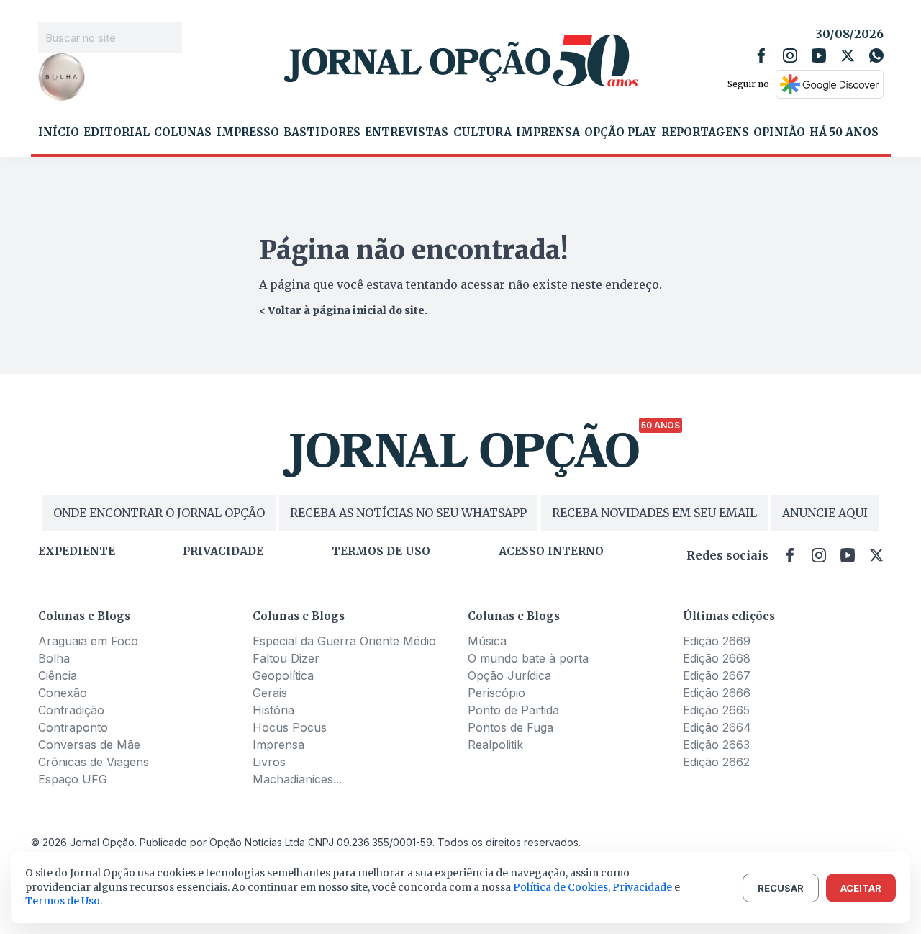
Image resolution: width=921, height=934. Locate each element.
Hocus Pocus (290, 727)
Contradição (71, 710)
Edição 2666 (716, 693)
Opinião (779, 132)
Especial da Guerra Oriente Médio (344, 641)
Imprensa (548, 132)
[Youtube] (819, 55)
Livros (269, 762)
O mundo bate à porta (528, 658)
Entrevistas (406, 132)
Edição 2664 (717, 727)
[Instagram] (790, 55)
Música (487, 641)
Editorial (116, 132)
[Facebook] (761, 55)
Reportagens (705, 132)
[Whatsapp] (876, 55)
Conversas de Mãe (89, 744)
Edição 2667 (716, 675)
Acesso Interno (551, 551)
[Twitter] (847, 55)
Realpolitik (495, 744)
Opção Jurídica (509, 675)
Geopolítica (283, 675)
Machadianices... (297, 779)
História (273, 710)
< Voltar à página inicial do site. (343, 310)
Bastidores (321, 132)
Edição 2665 (716, 710)
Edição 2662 (716, 762)
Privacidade (223, 551)
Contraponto (73, 727)
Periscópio (496, 693)
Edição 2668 (716, 658)
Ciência (57, 675)
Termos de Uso (62, 900)
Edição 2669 (716, 641)
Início (58, 132)
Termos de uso (381, 551)
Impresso (248, 132)
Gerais (270, 693)
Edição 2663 (716, 744)
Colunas (183, 132)
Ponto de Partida (513, 710)
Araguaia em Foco (88, 641)
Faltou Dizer (286, 658)
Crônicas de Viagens (93, 762)
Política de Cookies (560, 887)
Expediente (76, 551)
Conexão (62, 693)
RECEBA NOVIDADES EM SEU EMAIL (654, 513)
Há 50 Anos (844, 132)
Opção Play (620, 132)
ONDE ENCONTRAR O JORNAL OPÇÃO (159, 513)
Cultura (482, 132)
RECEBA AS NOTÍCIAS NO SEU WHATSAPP (408, 513)
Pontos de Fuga (510, 727)
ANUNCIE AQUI (825, 513)
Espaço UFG (72, 779)
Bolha (54, 658)
